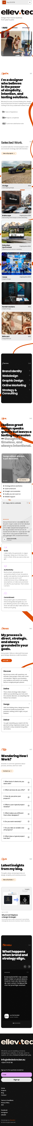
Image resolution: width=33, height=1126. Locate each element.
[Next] (29, 966)
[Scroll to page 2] (14, 1023)
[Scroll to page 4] (17, 1023)
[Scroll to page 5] (18, 1023)
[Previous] (25, 966)
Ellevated (12, 1120)
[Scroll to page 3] (15, 1023)
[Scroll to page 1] (13, 1023)
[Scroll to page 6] (20, 1023)
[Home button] (4, 2)
